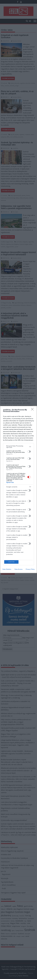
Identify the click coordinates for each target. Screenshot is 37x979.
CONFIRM (11, 561)
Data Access (18, 569)
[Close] (33, 410)
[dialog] (18, 489)
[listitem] (18, 446)
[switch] (29, 451)
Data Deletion (6, 569)
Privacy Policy (30, 569)
